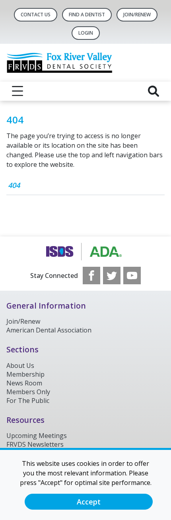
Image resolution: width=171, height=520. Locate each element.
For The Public (27, 400)
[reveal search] (153, 91)
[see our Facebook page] (91, 275)
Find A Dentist (87, 14)
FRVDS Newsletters (35, 444)
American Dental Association (48, 330)
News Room (24, 383)
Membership (25, 374)
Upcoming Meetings (36, 435)
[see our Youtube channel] (132, 275)
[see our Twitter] (111, 275)
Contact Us (36, 14)
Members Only (28, 391)
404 (14, 185)
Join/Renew (137, 14)
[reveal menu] (17, 91)
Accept (89, 501)
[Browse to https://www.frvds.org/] (85, 251)
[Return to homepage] (85, 63)
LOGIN (85, 32)
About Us (20, 365)
